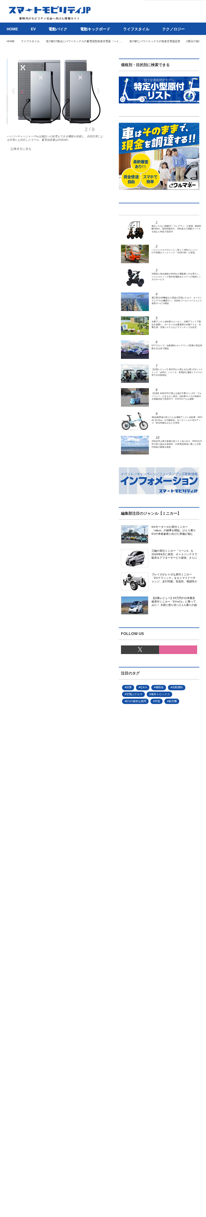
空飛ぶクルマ (134, 694)
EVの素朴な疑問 (136, 701)
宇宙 (157, 701)
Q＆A (143, 687)
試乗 (129, 687)
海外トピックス (160, 694)
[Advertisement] (150, 889)
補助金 (160, 687)
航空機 (173, 701)
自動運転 (177, 687)
